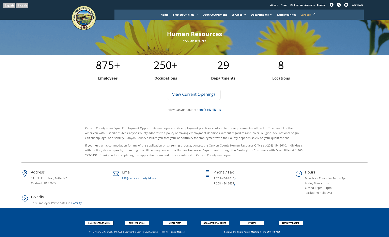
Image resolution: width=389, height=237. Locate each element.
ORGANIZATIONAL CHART (214, 223)
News (284, 5)
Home (165, 14)
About (274, 5)
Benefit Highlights (209, 110)
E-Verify (76, 203)
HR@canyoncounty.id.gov (139, 178)
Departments (260, 14)
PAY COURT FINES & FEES (99, 223)
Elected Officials (183, 14)
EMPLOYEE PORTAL (290, 223)
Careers (305, 14)
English (9, 5)
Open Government (215, 14)
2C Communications (302, 5)
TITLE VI (164, 231)
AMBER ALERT (175, 223)
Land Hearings (286, 14)
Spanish (22, 5)
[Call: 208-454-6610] (236, 178)
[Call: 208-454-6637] (235, 183)
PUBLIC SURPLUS (136, 223)
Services (237, 14)
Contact (321, 5)
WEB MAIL (252, 223)
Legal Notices (178, 231)
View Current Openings (194, 94)
